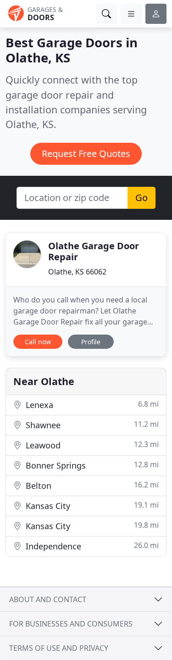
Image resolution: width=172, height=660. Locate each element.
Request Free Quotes (86, 153)
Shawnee (91, 425)
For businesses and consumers (71, 624)
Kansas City (91, 505)
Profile (90, 341)
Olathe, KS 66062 (77, 272)
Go (141, 197)
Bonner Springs (91, 465)
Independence (91, 546)
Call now (38, 341)
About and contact (47, 599)
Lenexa (91, 404)
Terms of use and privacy (58, 648)
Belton (91, 485)
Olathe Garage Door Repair (93, 251)
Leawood (91, 445)
